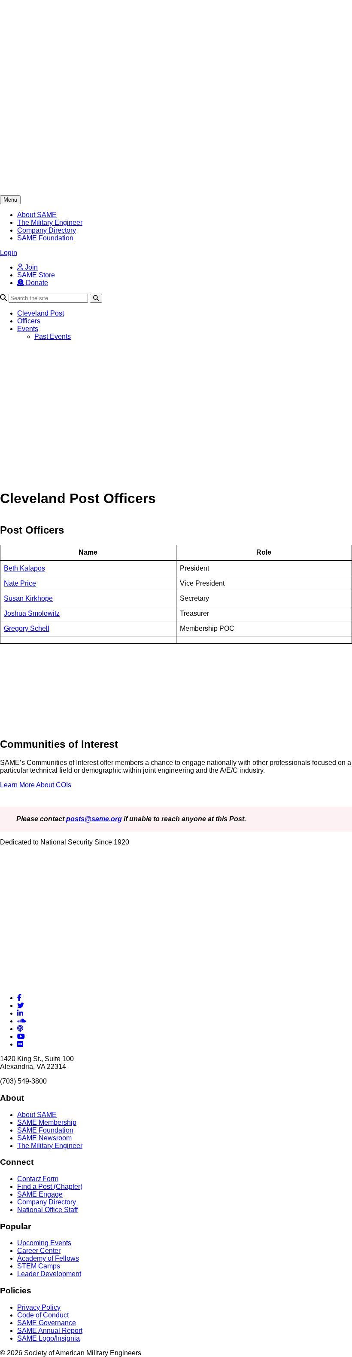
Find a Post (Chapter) (49, 1186)
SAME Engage (40, 1194)
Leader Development (49, 1273)
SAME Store (36, 275)
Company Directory (46, 230)
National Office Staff (47, 1209)
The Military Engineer (49, 222)
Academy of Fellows (48, 1258)
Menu (10, 199)
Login (8, 252)
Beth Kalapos (24, 568)
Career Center (39, 1250)
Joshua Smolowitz (32, 613)
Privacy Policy (39, 1307)
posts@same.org (94, 819)
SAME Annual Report (49, 1330)
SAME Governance (46, 1322)
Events (27, 328)
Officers (28, 321)
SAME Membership (46, 1122)
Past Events (52, 336)
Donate (36, 282)
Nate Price (20, 583)
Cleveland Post (40, 313)
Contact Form (37, 1178)
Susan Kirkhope (28, 598)
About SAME (37, 214)
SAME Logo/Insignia (48, 1338)
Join (30, 267)
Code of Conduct (43, 1315)
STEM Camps (38, 1266)
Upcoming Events (44, 1242)
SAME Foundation (45, 238)
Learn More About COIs (35, 785)
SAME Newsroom (44, 1138)
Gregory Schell (26, 628)
